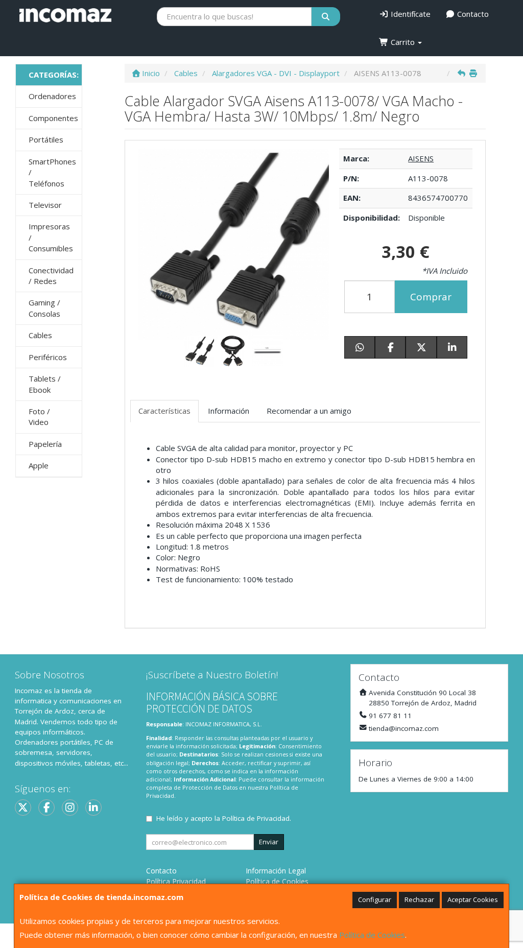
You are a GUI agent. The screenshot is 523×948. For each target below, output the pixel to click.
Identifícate (410, 14)
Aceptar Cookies (472, 899)
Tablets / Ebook (45, 383)
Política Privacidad (176, 881)
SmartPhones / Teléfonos (52, 172)
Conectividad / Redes (51, 275)
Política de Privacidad (256, 818)
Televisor (45, 205)
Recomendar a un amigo (309, 411)
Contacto (472, 14)
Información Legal (276, 870)
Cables (40, 335)
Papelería (45, 444)
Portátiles (46, 139)
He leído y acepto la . (223, 818)
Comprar (430, 296)
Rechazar (419, 899)
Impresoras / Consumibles (51, 237)
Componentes (53, 118)
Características (164, 411)
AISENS (421, 158)
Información (228, 411)
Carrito (403, 42)
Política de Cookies (372, 935)
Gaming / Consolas (44, 307)
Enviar (268, 841)
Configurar (374, 899)
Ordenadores (52, 96)
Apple (39, 465)
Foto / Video (39, 416)
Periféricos (48, 357)
